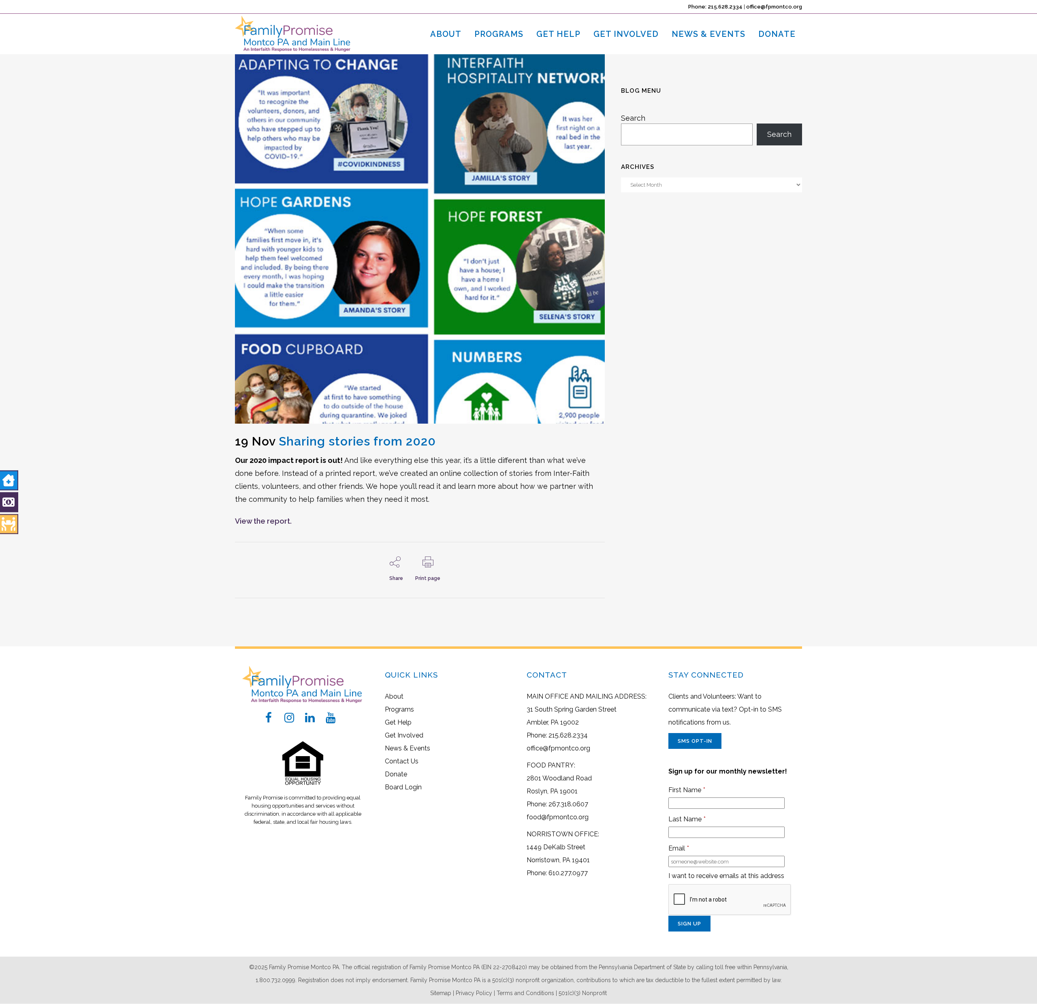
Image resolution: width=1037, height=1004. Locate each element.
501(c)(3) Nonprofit (583, 993)
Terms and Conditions (525, 993)
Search (633, 118)
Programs (399, 709)
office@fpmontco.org (774, 7)
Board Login (403, 787)
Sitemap (440, 993)
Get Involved (404, 735)
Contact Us (401, 761)
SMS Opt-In (695, 741)
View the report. (263, 521)
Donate (396, 774)
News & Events (407, 748)
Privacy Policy (474, 993)
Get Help (398, 722)
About (394, 696)
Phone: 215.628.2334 (715, 7)
